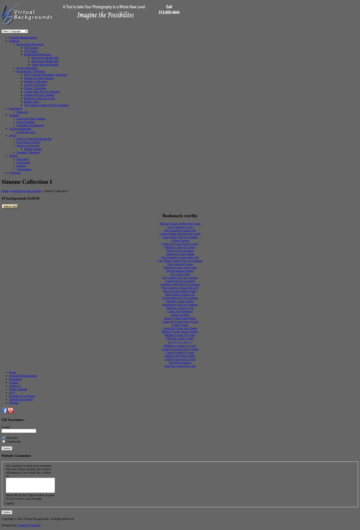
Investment (15, 108)
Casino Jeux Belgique (180, 311)
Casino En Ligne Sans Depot (180, 328)
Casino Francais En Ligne (180, 359)
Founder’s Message (28, 152)
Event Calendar (25, 122)
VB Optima (31, 51)
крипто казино (180, 314)
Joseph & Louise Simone (39, 78)
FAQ (12, 392)
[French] (12, 27)
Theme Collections (35, 88)
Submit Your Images (21, 399)
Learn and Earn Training (31, 118)
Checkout (14, 172)
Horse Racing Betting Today (180, 291)
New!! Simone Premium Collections (45, 74)
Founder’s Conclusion (22, 396)
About (12, 135)
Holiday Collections (36, 81)
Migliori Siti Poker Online (180, 355)
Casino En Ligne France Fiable (180, 349)
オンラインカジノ (180, 342)
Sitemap (14, 402)
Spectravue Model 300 (45, 61)
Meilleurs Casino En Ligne (180, 345)
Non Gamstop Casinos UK (180, 230)
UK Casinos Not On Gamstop (180, 277)
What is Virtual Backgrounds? (34, 138)
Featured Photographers (23, 37)
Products (14, 41)
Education (22, 159)
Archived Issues (25, 132)
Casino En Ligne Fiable (180, 254)
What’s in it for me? (28, 145)
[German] (15, 27)
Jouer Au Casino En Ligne (180, 366)
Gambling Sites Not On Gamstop (180, 284)
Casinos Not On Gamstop (39, 95)
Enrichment (23, 162)
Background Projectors (30, 44)
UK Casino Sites (180, 274)
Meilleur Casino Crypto (180, 308)
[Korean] (21, 27)
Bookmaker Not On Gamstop (180, 304)
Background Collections (30, 71)
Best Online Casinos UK (180, 294)
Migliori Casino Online (180, 301)
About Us (15, 385)
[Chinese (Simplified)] (3, 27)
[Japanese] (18, 27)
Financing (22, 111)
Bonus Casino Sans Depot (180, 318)
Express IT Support (28, 525)
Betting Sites (31, 101)
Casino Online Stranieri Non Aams (180, 233)
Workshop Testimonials (30, 125)
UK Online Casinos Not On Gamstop (46, 105)
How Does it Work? (28, 142)
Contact (13, 382)
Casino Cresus (180, 325)
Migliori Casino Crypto (180, 338)
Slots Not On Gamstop (180, 250)
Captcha (9, 503)
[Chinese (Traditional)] (6, 27)
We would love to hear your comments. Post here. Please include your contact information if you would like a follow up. (29, 470)
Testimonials (23, 169)
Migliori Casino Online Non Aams (180, 223)
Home (5, 191)
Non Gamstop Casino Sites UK (180, 257)
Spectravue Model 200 (45, 57)
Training (14, 115)
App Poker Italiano (180, 362)
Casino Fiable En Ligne (180, 352)
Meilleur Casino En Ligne (39, 98)
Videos (13, 155)
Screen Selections (26, 68)
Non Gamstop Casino (180, 227)
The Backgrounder (20, 128)
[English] (9, 27)
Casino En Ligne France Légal (180, 243)
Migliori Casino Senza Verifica (180, 331)
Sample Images (33, 149)
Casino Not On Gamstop (180, 281)
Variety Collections (35, 84)
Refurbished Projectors (37, 54)
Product (21, 165)
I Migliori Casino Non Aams (180, 267)
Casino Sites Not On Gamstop (42, 91)
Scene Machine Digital (45, 64)
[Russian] (24, 27)
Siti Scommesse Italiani (180, 271)
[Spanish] (27, 27)
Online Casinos (180, 240)
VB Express (31, 47)
